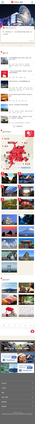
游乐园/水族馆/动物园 (19, 122)
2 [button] (16, 46)
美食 (17, 64)
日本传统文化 (27, 122)
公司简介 (4, 388)
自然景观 (22, 111)
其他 (28, 87)
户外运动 (14, 112)
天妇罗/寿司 (27, 64)
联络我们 (4, 406)
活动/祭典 (21, 77)
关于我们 (4, 383)
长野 (10, 111)
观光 (17, 87)
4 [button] (20, 46)
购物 (21, 65)
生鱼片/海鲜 (21, 64)
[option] (17, 16)
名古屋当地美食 (12, 89)
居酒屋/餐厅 (11, 65)
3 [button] (18, 46)
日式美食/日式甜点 (29, 89)
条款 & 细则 (5, 397)
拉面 (23, 89)
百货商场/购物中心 (27, 65)
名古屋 (13, 64)
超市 (10, 67)
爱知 (10, 64)
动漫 (25, 77)
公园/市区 (21, 87)
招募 (3, 392)
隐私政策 (4, 402)
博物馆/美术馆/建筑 (29, 111)
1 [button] (14, 46)
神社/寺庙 (17, 111)
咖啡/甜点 (17, 65)
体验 (17, 77)
